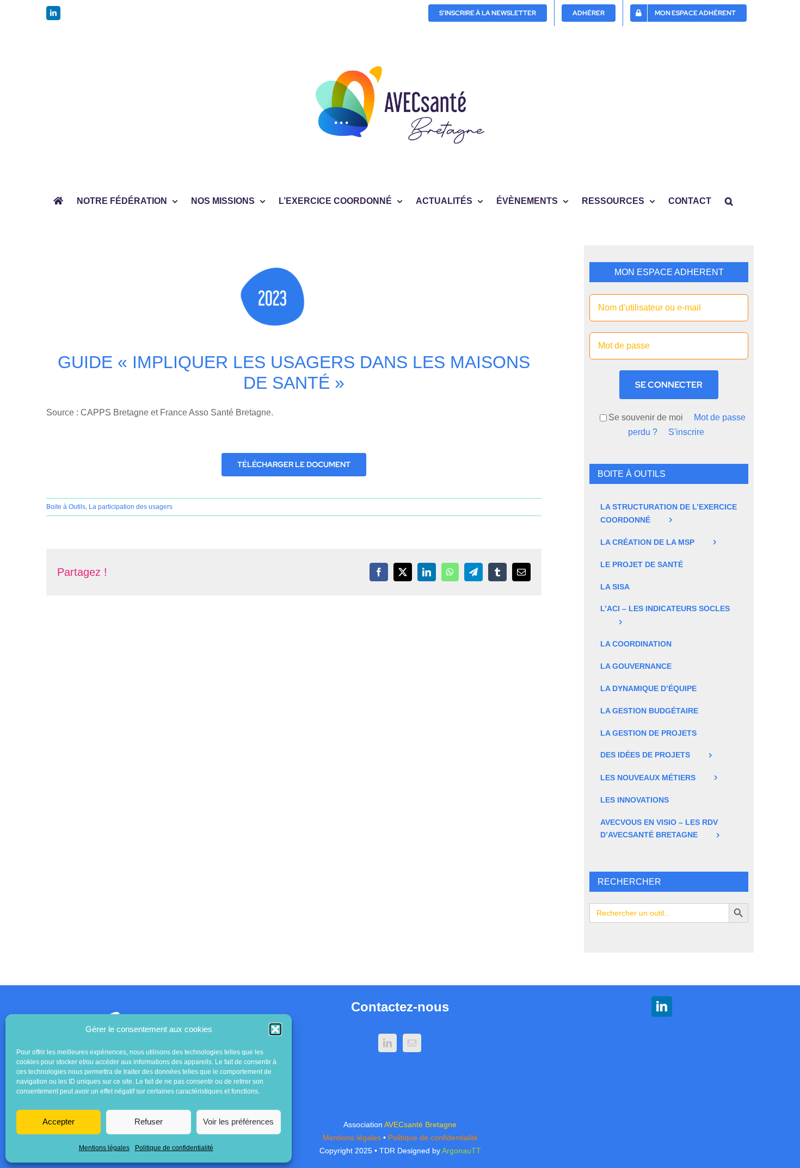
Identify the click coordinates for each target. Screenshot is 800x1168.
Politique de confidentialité (174, 1148)
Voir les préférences (238, 1121)
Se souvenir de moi (645, 417)
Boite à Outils (65, 507)
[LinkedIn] (387, 1043)
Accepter (58, 1121)
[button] (275, 1029)
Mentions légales (104, 1148)
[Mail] (412, 1043)
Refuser (148, 1121)
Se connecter (669, 384)
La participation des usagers (131, 507)
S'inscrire (686, 432)
